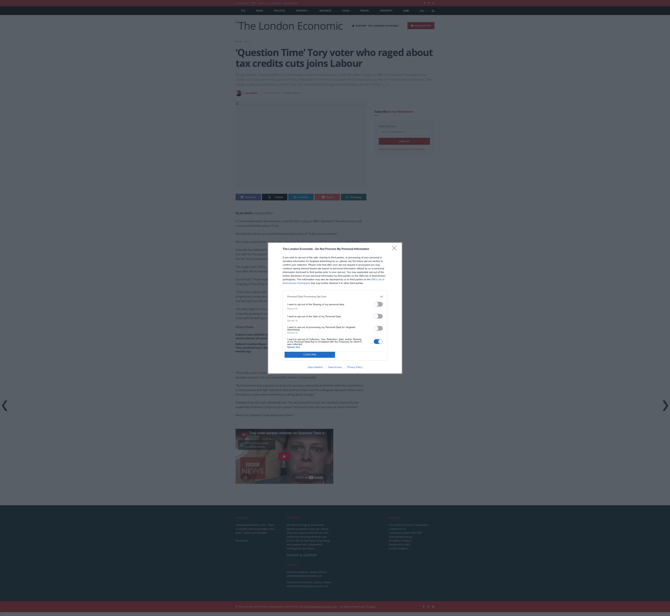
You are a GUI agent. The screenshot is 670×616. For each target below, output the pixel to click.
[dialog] (335, 308)
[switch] (378, 304)
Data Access (335, 367)
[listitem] (335, 296)
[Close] (395, 249)
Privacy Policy (354, 367)
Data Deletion (315, 367)
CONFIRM (309, 354)
